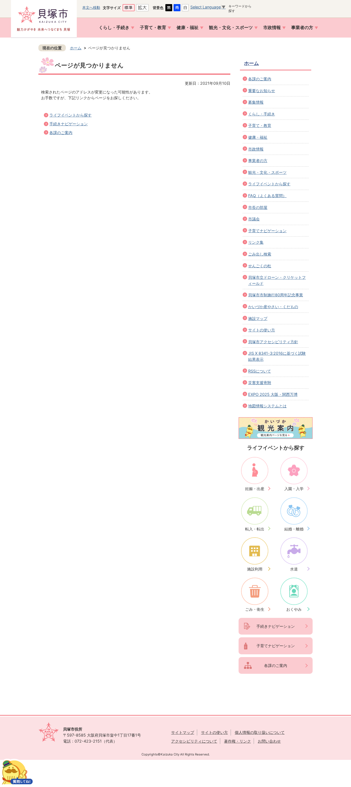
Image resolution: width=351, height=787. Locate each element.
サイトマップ (182, 732)
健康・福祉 (188, 27)
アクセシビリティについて (194, 741)
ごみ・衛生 (254, 609)
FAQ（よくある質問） (267, 195)
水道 (294, 569)
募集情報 (256, 102)
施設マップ (257, 318)
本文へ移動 (91, 7)
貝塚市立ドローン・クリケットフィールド (277, 280)
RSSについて (259, 371)
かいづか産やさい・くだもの (273, 306)
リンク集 (256, 242)
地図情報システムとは (267, 406)
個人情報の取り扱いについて (260, 732)
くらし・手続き (114, 27)
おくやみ (294, 609)
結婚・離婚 (294, 529)
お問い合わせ (269, 741)
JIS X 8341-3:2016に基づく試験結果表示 (277, 356)
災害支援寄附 (259, 382)
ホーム (75, 48)
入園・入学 (294, 488)
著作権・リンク (237, 741)
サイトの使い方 (261, 330)
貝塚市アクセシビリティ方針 (273, 341)
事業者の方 (302, 27)
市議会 (254, 219)
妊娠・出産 (254, 488)
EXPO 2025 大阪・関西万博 (273, 394)
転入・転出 (254, 529)
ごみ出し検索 (259, 254)
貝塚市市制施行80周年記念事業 (275, 294)
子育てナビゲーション (267, 230)
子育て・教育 (153, 27)
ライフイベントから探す (70, 115)
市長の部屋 (257, 207)
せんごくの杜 (259, 265)
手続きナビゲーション (68, 123)
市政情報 (272, 27)
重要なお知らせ (261, 90)
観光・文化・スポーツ (231, 27)
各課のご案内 (60, 132)
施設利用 (254, 569)
